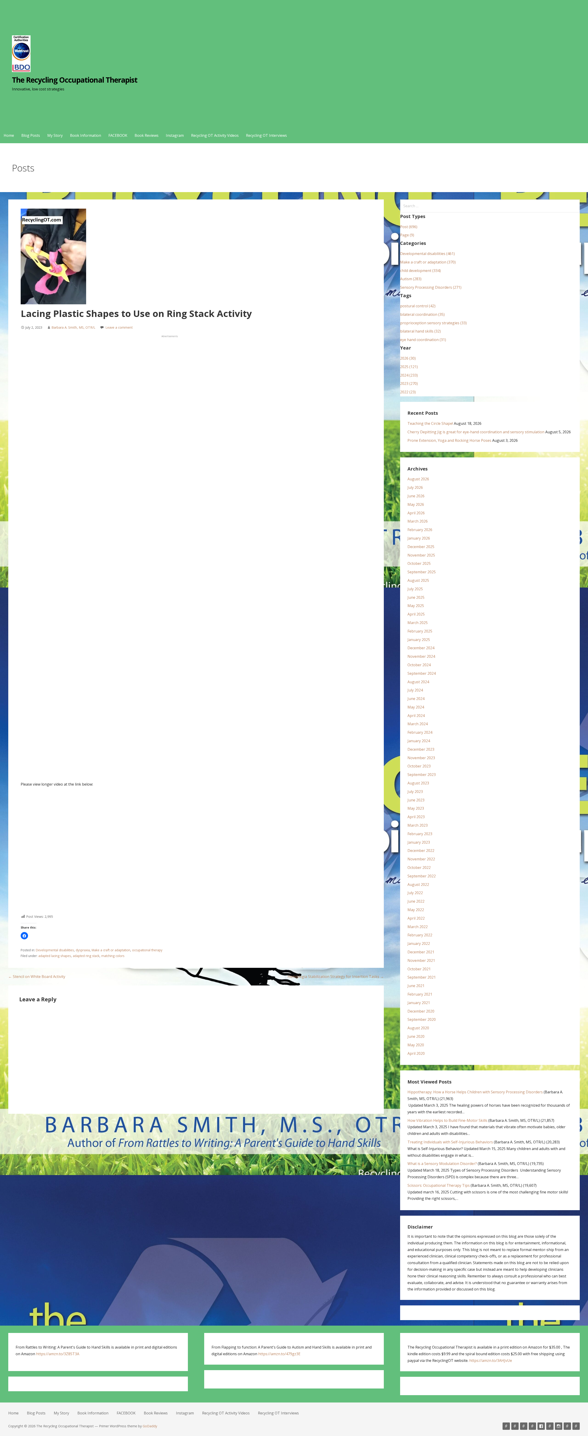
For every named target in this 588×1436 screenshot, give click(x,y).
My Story (55, 135)
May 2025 (415, 605)
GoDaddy (150, 1426)
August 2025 (418, 580)
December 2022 (420, 850)
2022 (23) (408, 392)
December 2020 (420, 1011)
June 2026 (415, 495)
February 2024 (419, 732)
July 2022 (415, 892)
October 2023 (419, 766)
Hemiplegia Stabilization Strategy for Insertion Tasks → (336, 976)
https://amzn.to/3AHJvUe (490, 1360)
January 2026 (418, 538)
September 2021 (421, 977)
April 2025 (416, 614)
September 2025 (421, 571)
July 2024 (415, 690)
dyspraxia (83, 950)
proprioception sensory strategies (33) (433, 322)
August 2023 (418, 783)
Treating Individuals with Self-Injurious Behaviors (450, 1142)
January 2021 (418, 1002)
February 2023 (419, 833)
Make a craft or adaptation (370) (428, 262)
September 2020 (421, 1019)
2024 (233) (409, 375)
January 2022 (418, 943)
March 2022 (417, 926)
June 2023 (415, 800)
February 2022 (419, 935)
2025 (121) (409, 366)
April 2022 (416, 918)
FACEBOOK (117, 135)
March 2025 (417, 622)
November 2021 (421, 960)
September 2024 (421, 673)
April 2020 (416, 1053)
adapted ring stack (86, 956)
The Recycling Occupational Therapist (74, 80)
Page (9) (407, 235)
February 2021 (419, 994)
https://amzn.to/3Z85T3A (57, 1353)
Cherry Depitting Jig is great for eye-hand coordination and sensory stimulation (475, 431)
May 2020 (415, 1044)
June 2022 (415, 901)
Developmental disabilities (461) (427, 253)
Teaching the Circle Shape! (430, 423)
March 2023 (417, 825)
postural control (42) (417, 305)
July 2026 (415, 487)
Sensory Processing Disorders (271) (430, 287)
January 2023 (418, 842)
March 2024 (417, 723)
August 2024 (418, 681)
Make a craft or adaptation (111, 950)
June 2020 (415, 1036)
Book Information (85, 135)
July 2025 (415, 588)
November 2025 (421, 555)
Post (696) (408, 226)
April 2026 (416, 512)
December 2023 (420, 749)
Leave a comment (119, 327)
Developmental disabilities (55, 950)
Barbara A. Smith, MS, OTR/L (73, 327)
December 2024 (420, 647)
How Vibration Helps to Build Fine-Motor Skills (447, 1120)
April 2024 (416, 715)
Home (9, 135)
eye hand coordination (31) (423, 339)
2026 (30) (408, 358)
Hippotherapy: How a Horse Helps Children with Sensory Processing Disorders (475, 1091)
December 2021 (420, 952)
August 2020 (418, 1027)
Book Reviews (146, 135)
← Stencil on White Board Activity (36, 976)
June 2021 (415, 985)
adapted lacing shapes (54, 956)
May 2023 (415, 808)
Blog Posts (30, 135)
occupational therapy (147, 950)
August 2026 (418, 478)
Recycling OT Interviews (266, 135)
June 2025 (415, 597)
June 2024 (415, 698)
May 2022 (415, 909)
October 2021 (419, 968)
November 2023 (421, 757)
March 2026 (417, 521)
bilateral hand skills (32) (420, 331)
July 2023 (415, 791)
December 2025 (420, 546)
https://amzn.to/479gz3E (279, 1353)
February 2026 (419, 529)
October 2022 (419, 867)
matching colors (112, 956)
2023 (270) (409, 383)
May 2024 (415, 707)
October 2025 (419, 563)
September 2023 (421, 774)
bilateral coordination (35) (422, 314)
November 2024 (421, 656)
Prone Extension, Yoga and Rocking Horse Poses (449, 440)
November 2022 (421, 859)
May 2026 (415, 504)
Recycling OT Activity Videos (215, 135)
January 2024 (418, 740)
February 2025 (419, 631)
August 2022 (418, 884)
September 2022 (421, 876)
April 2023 (416, 816)
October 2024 (419, 664)
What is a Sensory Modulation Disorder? (442, 1163)
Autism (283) (410, 278)
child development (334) (420, 270)
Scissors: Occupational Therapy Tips (438, 1185)
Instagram (175, 135)
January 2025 (418, 639)
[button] (24, 935)
